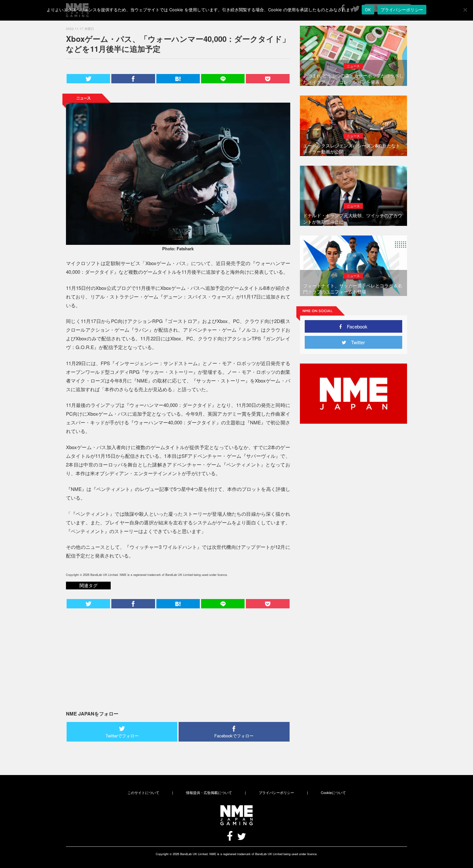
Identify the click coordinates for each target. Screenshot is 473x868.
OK (368, 9)
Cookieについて (333, 792)
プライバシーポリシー (276, 792)
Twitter (355, 342)
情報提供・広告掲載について (209, 792)
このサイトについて (143, 792)
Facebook (354, 326)
